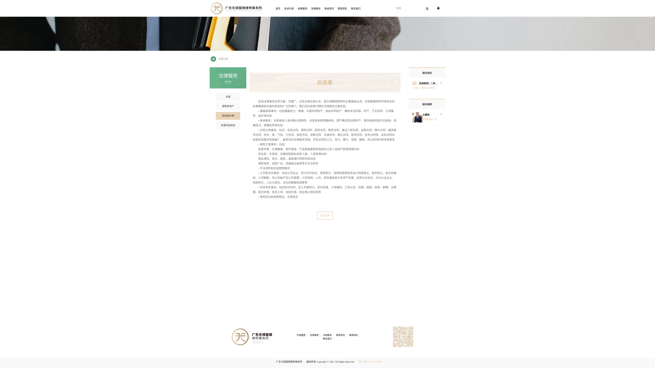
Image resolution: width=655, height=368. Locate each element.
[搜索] (427, 8)
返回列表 (325, 215)
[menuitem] (278, 8)
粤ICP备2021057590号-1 (370, 362)
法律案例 (314, 335)
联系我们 (327, 338)
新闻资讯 (340, 335)
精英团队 (353, 335)
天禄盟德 (301, 335)
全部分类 (223, 59)
